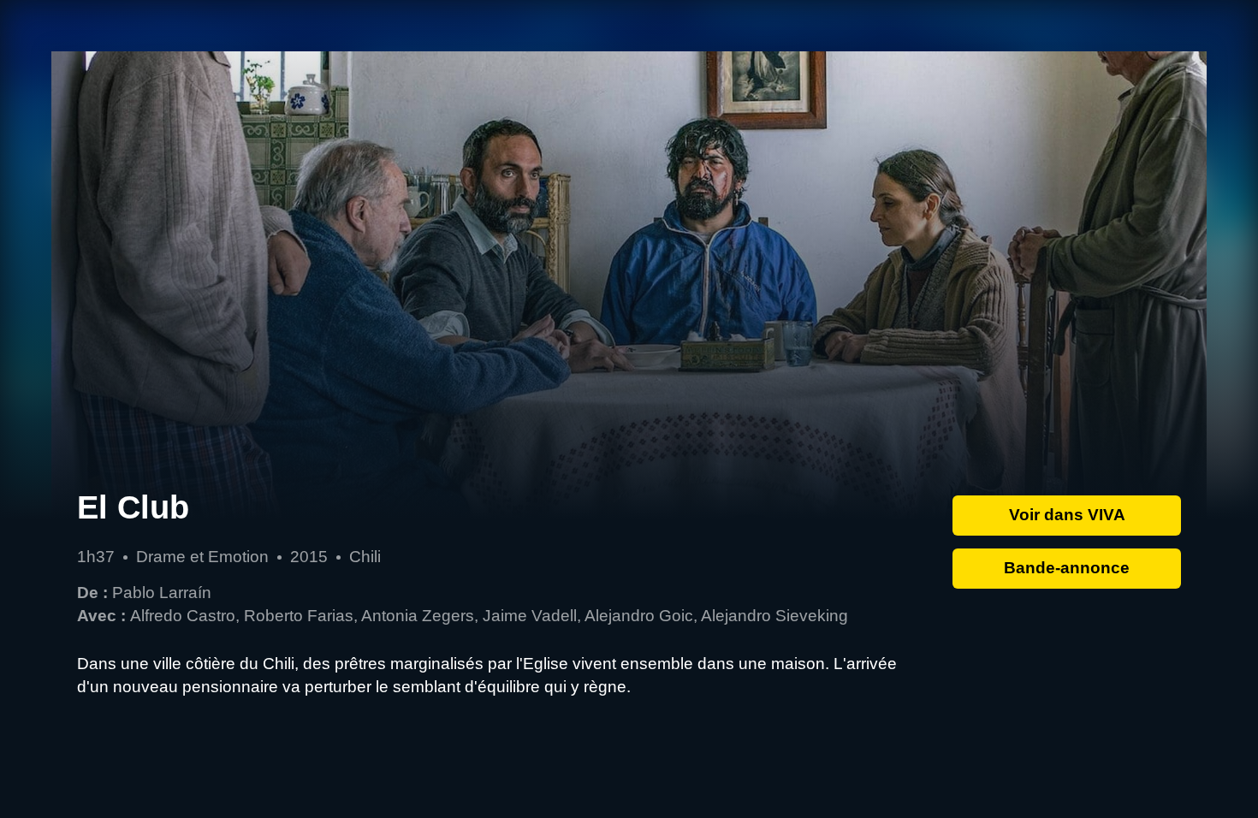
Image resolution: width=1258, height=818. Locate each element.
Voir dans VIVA (1067, 515)
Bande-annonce (1067, 568)
